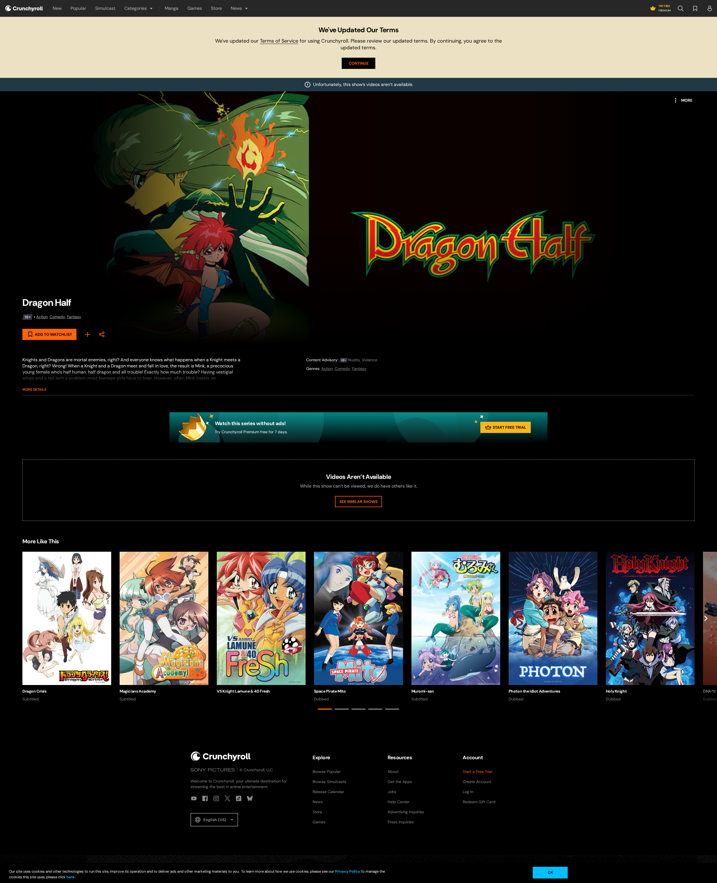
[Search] (680, 8)
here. (70, 877)
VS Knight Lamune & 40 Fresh (243, 691)
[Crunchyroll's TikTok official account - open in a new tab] (238, 798)
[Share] (101, 334)
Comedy (57, 316)
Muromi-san (422, 691)
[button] (139, 8)
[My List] (87, 334)
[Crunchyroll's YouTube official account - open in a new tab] (193, 798)
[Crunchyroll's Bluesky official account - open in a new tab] (249, 798)
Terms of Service (279, 41)
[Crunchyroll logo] (24, 8)
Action (42, 316)
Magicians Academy (138, 691)
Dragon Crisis (34, 691)
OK (550, 872)
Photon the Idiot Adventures (534, 691)
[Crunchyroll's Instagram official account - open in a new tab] (216, 798)
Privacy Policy (347, 871)
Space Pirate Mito (330, 691)
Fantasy (74, 316)
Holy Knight (616, 691)
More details (34, 389)
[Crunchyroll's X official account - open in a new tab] (227, 798)
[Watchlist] (695, 8)
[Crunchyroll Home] (220, 756)
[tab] (324, 709)
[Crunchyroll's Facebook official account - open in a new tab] (205, 798)
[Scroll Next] (706, 632)
